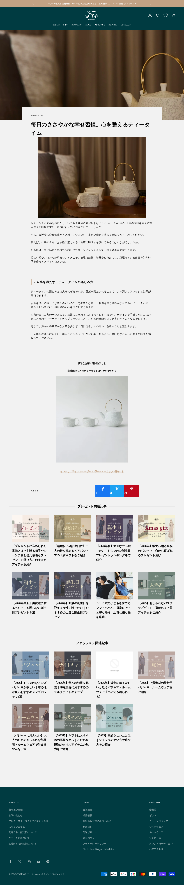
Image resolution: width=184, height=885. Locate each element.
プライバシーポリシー (94, 843)
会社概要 (87, 809)
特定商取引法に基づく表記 (97, 820)
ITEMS (56, 25)
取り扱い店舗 (16, 809)
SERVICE (113, 25)
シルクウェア (156, 826)
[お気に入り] (165, 15)
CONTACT (126, 25)
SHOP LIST (77, 25)
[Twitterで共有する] (117, 491)
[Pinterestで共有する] (132, 491)
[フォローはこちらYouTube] (38, 861)
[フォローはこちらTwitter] (20, 861)
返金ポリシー (90, 837)
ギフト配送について (19, 837)
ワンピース (155, 837)
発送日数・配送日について (23, 832)
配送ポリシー (90, 832)
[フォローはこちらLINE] (48, 861)
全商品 (152, 809)
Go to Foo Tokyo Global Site (99, 849)
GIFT (65, 25)
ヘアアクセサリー (158, 849)
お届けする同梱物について (23, 843)
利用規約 (87, 826)
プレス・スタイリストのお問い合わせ (28, 820)
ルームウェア (156, 832)
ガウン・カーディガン (161, 843)
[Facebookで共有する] (103, 491)
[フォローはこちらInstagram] (29, 861)
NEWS (88, 25)
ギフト (152, 815)
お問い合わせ (16, 815)
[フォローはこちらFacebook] (10, 861)
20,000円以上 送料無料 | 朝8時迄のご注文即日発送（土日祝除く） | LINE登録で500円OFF (92, 3)
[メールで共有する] (146, 489)
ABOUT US (100, 25)
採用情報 (87, 815)
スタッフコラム (17, 826)
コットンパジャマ (158, 820)
